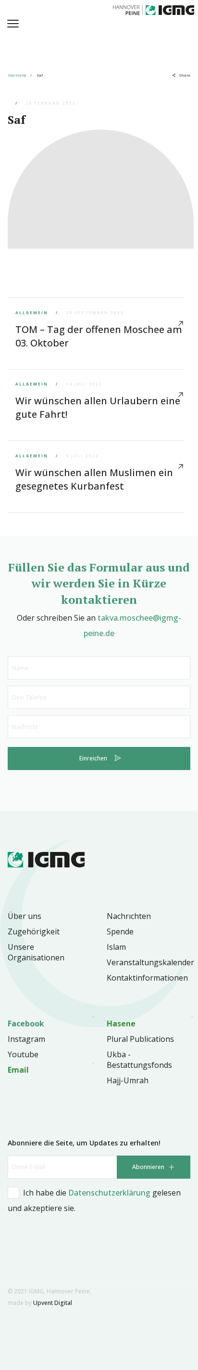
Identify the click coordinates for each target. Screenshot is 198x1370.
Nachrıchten (129, 916)
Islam (116, 947)
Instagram (26, 1039)
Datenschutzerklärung (109, 1192)
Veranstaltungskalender (150, 962)
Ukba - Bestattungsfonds (139, 1059)
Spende (120, 931)
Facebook (26, 1023)
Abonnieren (148, 1167)
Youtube (23, 1054)
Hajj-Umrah (127, 1080)
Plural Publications (140, 1039)
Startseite (17, 75)
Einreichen (93, 758)
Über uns (24, 916)
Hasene (121, 1023)
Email (18, 1069)
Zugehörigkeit (34, 931)
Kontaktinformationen (147, 977)
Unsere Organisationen (36, 952)
